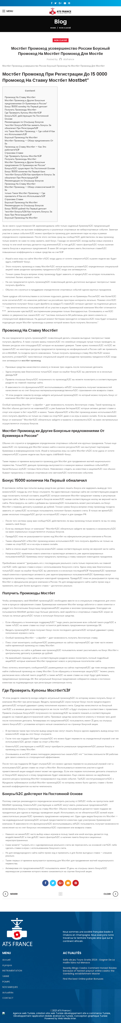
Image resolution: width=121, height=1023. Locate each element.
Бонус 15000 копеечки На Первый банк (25, 171)
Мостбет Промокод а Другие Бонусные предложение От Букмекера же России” (25, 164)
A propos (7, 965)
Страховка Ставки (14, 152)
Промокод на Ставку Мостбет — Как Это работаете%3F (25, 148)
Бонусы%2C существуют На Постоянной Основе (30, 168)
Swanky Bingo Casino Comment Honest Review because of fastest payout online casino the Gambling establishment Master (90, 971)
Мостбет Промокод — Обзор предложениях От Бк (29, 142)
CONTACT (7, 997)
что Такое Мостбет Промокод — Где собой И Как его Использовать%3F (30, 133)
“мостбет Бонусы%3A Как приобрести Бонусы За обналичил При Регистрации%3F (30, 176)
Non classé (65, 28)
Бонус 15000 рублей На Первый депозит (25, 208)
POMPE (6, 981)
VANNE (5, 976)
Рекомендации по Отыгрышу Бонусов (24, 122)
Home (53, 28)
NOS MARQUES (10, 987)
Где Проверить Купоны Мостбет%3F (23, 112)
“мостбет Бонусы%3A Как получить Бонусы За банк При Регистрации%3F (28, 213)
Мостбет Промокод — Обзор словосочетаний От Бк (30, 188)
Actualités (7, 992)
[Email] (65, 3)
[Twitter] (55, 3)
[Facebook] (51, 3)
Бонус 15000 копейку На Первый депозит (26, 106)
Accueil (6, 959)
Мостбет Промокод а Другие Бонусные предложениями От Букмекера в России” (26, 102)
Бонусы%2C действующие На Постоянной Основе (27, 117)
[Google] (60, 3)
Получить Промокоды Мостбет (20, 109)
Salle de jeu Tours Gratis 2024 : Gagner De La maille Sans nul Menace (89, 961)
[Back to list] (60, 894)
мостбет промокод (31, 360)
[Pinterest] (69, 3)
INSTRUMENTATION (12, 970)
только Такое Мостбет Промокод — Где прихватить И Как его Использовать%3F (25, 195)
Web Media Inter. (67, 1018)
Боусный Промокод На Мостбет (21, 137)
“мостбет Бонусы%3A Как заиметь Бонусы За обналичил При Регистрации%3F (28, 127)
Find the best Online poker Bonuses (83, 978)
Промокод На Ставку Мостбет (20, 97)
